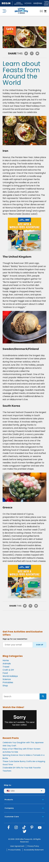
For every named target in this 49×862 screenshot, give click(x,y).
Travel (6, 666)
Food (5, 673)
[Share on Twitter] (26, 53)
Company (9, 808)
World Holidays (10, 676)
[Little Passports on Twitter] (24, 831)
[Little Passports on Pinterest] (31, 827)
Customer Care (12, 816)
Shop (5, 685)
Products (9, 799)
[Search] (43, 696)
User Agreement (17, 846)
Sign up (39, 645)
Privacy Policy (33, 846)
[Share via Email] (37, 53)
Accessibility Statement (34, 850)
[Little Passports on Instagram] (16, 827)
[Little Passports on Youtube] (40, 827)
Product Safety (14, 850)
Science (7, 679)
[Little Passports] (21, 11)
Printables (8, 682)
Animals (7, 663)
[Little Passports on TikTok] (24, 827)
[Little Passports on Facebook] (8, 827)
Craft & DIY (8, 669)
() (41, 11)
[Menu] (5, 11)
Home (6, 660)
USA (13, 790)
